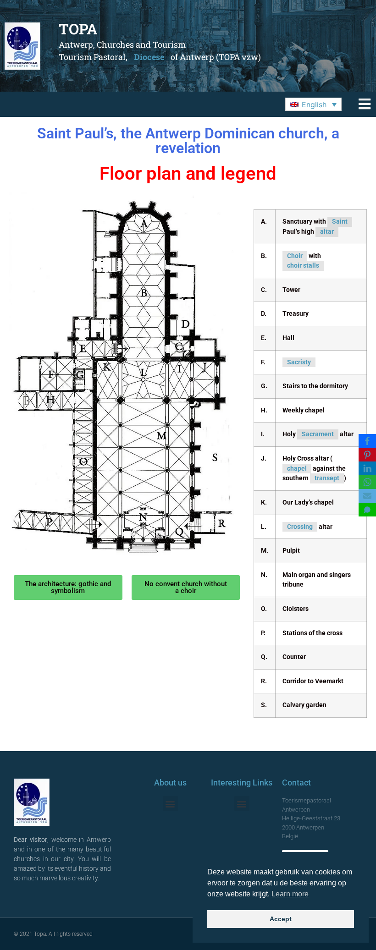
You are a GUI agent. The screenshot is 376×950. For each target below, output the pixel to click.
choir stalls (303, 265)
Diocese (149, 56)
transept (327, 478)
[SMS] (367, 509)
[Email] (367, 496)
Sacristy (299, 362)
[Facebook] (367, 441)
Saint (340, 221)
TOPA (78, 28)
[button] (313, 104)
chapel (297, 468)
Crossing (300, 527)
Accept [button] (281, 919)
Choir (295, 256)
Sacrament (318, 434)
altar (327, 232)
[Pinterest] (367, 454)
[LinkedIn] (367, 468)
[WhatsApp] (367, 482)
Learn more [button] (290, 894)
